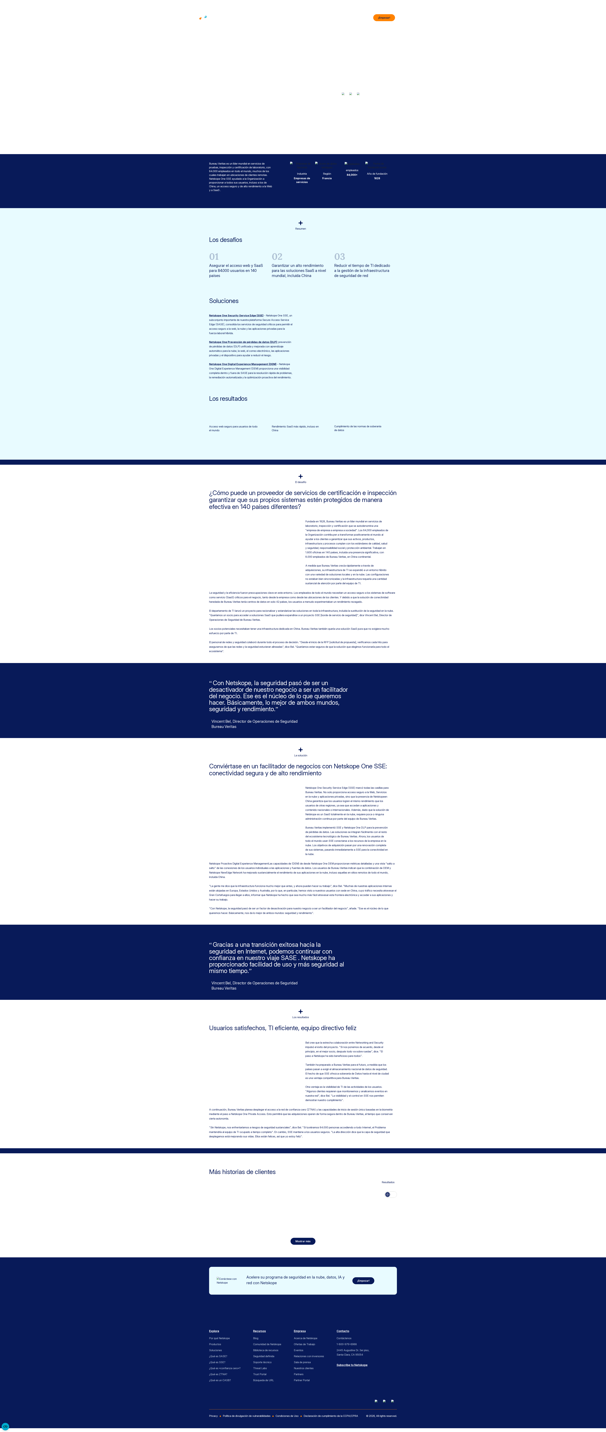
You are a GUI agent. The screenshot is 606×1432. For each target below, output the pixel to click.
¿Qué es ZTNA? (218, 1374)
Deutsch (328, 135)
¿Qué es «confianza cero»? (225, 1368)
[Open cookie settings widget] (5, 1426)
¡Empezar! (384, 17)
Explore (214, 1331)
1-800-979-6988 (347, 1344)
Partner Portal (302, 1380)
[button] (401, 18)
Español (346, 135)
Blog (255, 1338)
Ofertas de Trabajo (304, 1344)
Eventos (298, 1350)
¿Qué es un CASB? (220, 1380)
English (337, 135)
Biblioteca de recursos (265, 1350)
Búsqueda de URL (263, 1380)
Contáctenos (344, 1338)
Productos (277, 17)
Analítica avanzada (334, 113)
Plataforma (255, 17)
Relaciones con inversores (309, 1356)
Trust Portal (259, 1374)
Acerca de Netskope (305, 1338)
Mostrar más (330, 122)
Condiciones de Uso (287, 1415)
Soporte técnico (262, 1362)
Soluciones (299, 17)
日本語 (377, 135)
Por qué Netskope (219, 1338)
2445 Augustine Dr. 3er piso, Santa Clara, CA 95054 (353, 1352)
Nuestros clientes (304, 1368)
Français (356, 135)
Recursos (320, 17)
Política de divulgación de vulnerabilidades (246, 1415)
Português (367, 135)
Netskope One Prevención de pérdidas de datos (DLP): (243, 342)
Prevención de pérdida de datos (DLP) (344, 117)
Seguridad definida (263, 1356)
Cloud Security (369, 113)
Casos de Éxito (352, 113)
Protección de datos (376, 117)
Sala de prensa (302, 1362)
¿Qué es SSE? (217, 1362)
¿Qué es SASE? (218, 1356)
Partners (298, 1374)
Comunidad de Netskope (267, 1344)
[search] (368, 16)
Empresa (340, 17)
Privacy (213, 1415)
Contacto (343, 1331)
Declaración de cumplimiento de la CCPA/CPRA (331, 1415)
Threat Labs (260, 1368)
